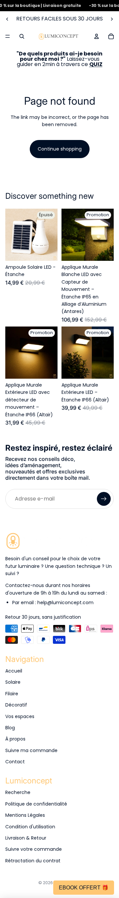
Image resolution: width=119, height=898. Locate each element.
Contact (15, 761)
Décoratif (16, 705)
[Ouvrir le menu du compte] (96, 36)
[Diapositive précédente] (7, 19)
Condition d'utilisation (30, 826)
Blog (10, 727)
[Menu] (7, 36)
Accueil (13, 671)
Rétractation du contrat (32, 860)
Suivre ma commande (31, 750)
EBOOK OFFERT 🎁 (83, 887)
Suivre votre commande (33, 849)
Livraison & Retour (25, 838)
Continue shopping (60, 149)
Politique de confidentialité (36, 804)
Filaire (11, 693)
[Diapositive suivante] (111, 19)
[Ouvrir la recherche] (22, 36)
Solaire (12, 682)
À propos (15, 739)
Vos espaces (19, 716)
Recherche (17, 792)
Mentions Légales (25, 815)
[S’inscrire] (104, 499)
